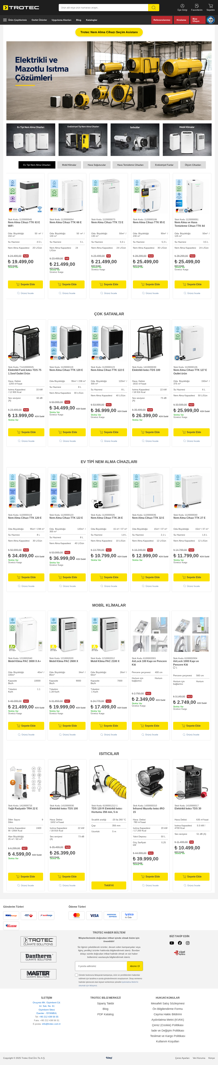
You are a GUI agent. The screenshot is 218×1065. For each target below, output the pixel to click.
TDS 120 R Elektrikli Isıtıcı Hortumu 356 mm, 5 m (106, 810)
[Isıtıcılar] (135, 140)
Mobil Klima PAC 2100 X (105, 661)
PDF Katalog (105, 1014)
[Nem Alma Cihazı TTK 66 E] (25, 196)
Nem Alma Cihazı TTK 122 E (107, 370)
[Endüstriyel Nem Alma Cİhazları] (83, 140)
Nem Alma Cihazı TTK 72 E (66, 222)
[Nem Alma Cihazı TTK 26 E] (109, 491)
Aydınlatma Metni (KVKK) (167, 1020)
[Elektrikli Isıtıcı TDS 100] (150, 343)
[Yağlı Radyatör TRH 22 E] (25, 782)
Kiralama (181, 20)
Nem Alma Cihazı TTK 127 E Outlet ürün (190, 372)
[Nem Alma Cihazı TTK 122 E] (109, 343)
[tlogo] (109, 1058)
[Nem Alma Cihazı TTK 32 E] (150, 491)
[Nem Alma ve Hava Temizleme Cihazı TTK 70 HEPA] (192, 196)
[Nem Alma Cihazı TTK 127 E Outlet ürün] (191, 343)
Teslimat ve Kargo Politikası (167, 1036)
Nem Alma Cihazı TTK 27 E (189, 518)
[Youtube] (171, 943)
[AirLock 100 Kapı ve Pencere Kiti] (150, 635)
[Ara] (153, 7)
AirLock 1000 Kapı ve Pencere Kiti (186, 663)
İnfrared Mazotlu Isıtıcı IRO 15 (148, 810)
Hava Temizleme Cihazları (130, 165)
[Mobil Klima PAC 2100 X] (109, 635)
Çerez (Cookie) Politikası (168, 1025)
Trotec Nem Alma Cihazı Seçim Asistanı (109, 32)
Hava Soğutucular (97, 165)
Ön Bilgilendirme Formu (168, 1009)
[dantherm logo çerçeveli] (38, 958)
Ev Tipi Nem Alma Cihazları (37, 165)
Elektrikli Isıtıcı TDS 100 (146, 370)
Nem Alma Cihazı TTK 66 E (24, 222)
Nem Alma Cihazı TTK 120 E (66, 370)
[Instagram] (187, 943)
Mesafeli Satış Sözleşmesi (167, 1003)
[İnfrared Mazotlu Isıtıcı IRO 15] (150, 782)
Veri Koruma (199, 1058)
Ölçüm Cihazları (193, 165)
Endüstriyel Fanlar (164, 165)
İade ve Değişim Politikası (167, 1030)
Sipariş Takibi (105, 1003)
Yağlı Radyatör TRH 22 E (23, 808)
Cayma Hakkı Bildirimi (168, 1014)
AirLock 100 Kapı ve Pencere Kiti (149, 663)
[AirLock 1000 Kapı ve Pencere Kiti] (191, 635)
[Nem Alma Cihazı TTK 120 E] (67, 343)
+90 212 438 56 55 (48, 1017)
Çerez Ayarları (182, 1058)
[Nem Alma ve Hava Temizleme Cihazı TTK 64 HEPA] (150, 196)
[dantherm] (38, 942)
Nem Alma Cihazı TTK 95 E (107, 222)
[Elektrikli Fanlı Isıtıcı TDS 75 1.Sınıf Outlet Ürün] (26, 343)
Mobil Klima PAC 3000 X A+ (24, 661)
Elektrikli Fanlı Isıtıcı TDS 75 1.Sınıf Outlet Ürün (24, 372)
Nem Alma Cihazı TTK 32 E (148, 518)
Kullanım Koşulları (167, 1041)
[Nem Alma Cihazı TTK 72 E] (67, 196)
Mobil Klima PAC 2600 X (63, 661)
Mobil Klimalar (69, 165)
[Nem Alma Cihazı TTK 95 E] (108, 196)
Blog (105, 1009)
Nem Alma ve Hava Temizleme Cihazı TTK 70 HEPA (190, 224)
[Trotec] (38, 974)
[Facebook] (180, 943)
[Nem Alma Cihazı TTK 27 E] (191, 491)
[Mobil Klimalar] (187, 140)
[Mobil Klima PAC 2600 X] (67, 635)
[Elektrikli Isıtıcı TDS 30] (192, 782)
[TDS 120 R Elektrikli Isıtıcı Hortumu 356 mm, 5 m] (108, 782)
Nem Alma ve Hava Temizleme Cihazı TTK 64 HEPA (148, 224)
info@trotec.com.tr (51, 1024)
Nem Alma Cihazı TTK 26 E (107, 518)
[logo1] (179, 953)
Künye (211, 1058)
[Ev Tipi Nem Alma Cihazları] (30, 140)
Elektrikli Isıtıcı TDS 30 (188, 808)
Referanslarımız (162, 20)
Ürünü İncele (27, 293)
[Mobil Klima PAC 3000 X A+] (26, 635)
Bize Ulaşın (196, 20)
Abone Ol (135, 966)
